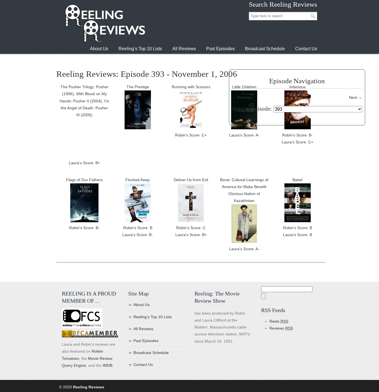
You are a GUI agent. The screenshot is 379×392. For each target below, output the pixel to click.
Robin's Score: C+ (191, 135)
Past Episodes (145, 340)
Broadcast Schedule (151, 352)
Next (355, 97)
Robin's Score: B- (297, 135)
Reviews (281, 328)
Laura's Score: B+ (84, 163)
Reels (278, 321)
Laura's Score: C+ (297, 142)
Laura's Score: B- (137, 234)
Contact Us (143, 364)
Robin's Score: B (137, 228)
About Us (141, 304)
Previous (242, 97)
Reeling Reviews (104, 23)
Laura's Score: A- (244, 135)
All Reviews (143, 329)
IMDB (107, 365)
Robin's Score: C (191, 228)
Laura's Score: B (297, 234)
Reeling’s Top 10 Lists (152, 317)
